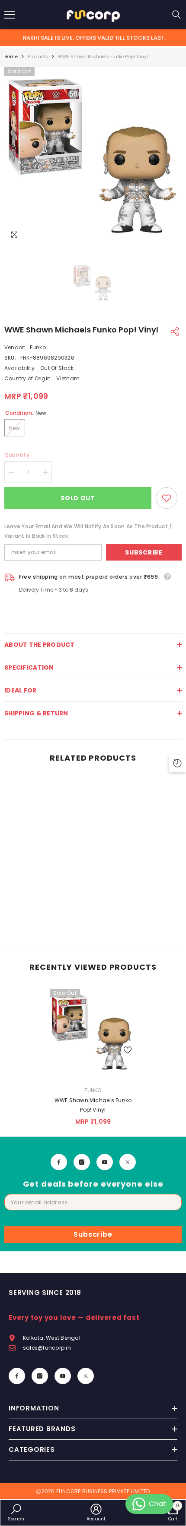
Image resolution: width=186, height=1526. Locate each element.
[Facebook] (59, 1162)
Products (38, 56)
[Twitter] (127, 1162)
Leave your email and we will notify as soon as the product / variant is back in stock (88, 531)
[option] (93, 155)
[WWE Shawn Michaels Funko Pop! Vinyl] (93, 1032)
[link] (47, 919)
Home (11, 56)
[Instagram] (82, 1162)
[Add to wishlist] (166, 498)
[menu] (9, 14)
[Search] (176, 14)
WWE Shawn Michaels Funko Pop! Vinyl (93, 1105)
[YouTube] (104, 1162)
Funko (38, 347)
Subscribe (143, 552)
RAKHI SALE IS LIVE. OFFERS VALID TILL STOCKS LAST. (94, 38)
